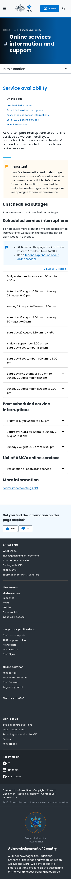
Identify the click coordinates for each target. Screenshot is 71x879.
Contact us (10, 719)
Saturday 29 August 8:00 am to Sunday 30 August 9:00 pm (31, 319)
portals (52, 8)
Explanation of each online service (29, 469)
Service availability (28, 793)
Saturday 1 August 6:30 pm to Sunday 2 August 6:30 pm (31, 434)
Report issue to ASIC (14, 729)
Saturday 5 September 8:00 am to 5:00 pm (32, 361)
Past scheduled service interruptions (28, 115)
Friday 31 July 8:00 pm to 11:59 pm (28, 421)
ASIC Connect (11, 682)
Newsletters (9, 644)
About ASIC (10, 545)
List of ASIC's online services (23, 119)
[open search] (63, 8)
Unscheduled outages (19, 105)
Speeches (8, 598)
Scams (7, 739)
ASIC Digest (9, 654)
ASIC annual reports (14, 635)
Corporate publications (19, 629)
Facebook (14, 776)
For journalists (10, 612)
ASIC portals (10, 672)
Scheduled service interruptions (25, 110)
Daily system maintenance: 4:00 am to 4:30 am (32, 278)
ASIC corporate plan (14, 640)
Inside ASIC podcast (14, 617)
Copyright (39, 790)
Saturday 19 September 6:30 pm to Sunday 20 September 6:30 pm (29, 376)
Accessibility (10, 797)
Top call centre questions (17, 724)
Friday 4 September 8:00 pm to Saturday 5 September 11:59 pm (27, 346)
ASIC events (10, 570)
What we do (10, 551)
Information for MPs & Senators (21, 574)
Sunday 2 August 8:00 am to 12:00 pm (30, 447)
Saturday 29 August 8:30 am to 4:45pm (32, 332)
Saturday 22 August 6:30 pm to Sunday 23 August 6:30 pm (31, 293)
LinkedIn (13, 770)
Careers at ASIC (13, 698)
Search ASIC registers (15, 677)
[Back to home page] (23, 8)
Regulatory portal (13, 687)
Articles (7, 607)
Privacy (51, 790)
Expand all (49, 269)
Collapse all (61, 269)
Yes (13, 528)
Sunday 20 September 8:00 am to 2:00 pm (31, 391)
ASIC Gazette (10, 649)
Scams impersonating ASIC (20, 488)
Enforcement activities (16, 560)
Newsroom (10, 587)
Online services (13, 667)
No (28, 528)
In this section (14, 69)
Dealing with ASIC (13, 565)
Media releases (11, 593)
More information (17, 124)
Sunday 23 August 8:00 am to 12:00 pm (31, 306)
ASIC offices (10, 743)
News (6, 602)
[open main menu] (5, 8)
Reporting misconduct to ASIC (20, 734)
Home (6, 30)
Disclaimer (9, 793)
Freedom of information (17, 790)
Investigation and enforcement (21, 555)
